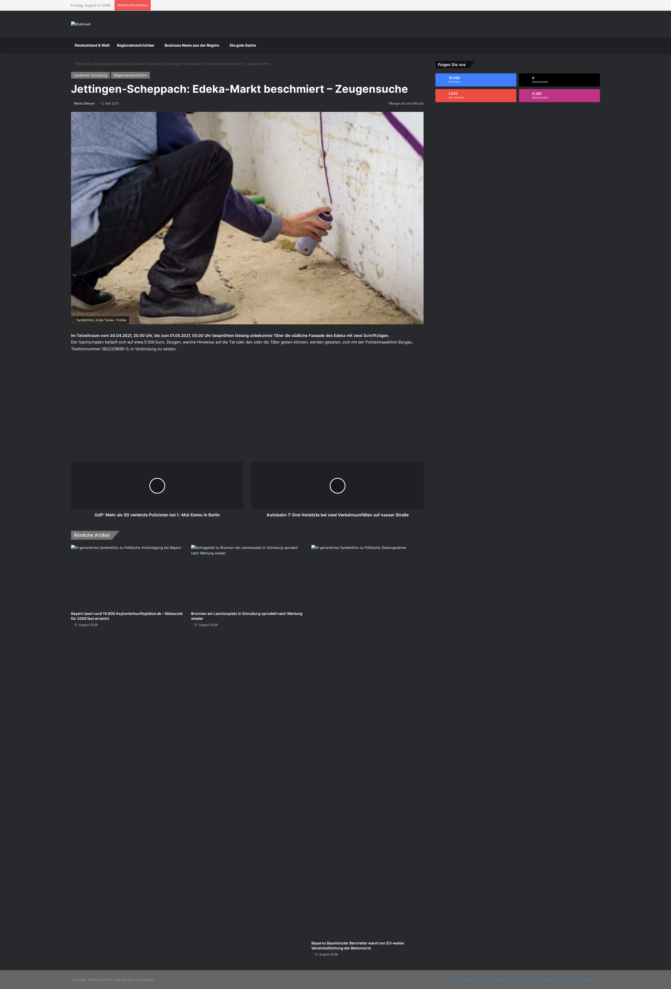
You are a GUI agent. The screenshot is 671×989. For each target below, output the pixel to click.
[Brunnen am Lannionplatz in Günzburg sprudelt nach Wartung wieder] (247, 576)
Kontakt (485, 979)
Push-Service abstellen (580, 979)
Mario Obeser (84, 103)
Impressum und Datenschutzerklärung (526, 979)
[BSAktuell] (81, 24)
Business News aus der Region (192, 45)
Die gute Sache (243, 45)
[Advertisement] (247, 396)
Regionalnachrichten (135, 45)
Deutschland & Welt (92, 45)
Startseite (82, 64)
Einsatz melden (462, 979)
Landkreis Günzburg (146, 64)
